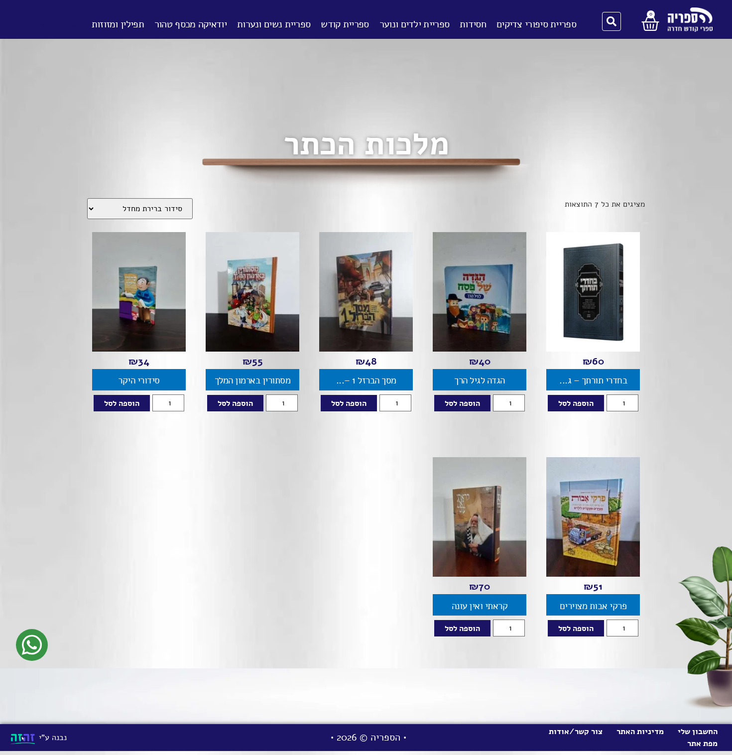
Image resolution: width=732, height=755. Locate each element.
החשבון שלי (698, 731)
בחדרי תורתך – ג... (593, 380)
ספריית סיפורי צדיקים (536, 24)
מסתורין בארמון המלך (253, 380)
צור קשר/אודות (576, 731)
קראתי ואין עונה (480, 606)
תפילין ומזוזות (118, 24)
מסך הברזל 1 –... (366, 380)
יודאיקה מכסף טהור (190, 24)
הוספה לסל (576, 403)
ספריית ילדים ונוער (414, 24)
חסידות (473, 24)
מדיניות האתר (640, 731)
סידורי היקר (139, 380)
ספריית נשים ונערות (273, 24)
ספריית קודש (344, 24)
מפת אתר (702, 743)
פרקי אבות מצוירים (593, 606)
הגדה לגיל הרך (479, 380)
